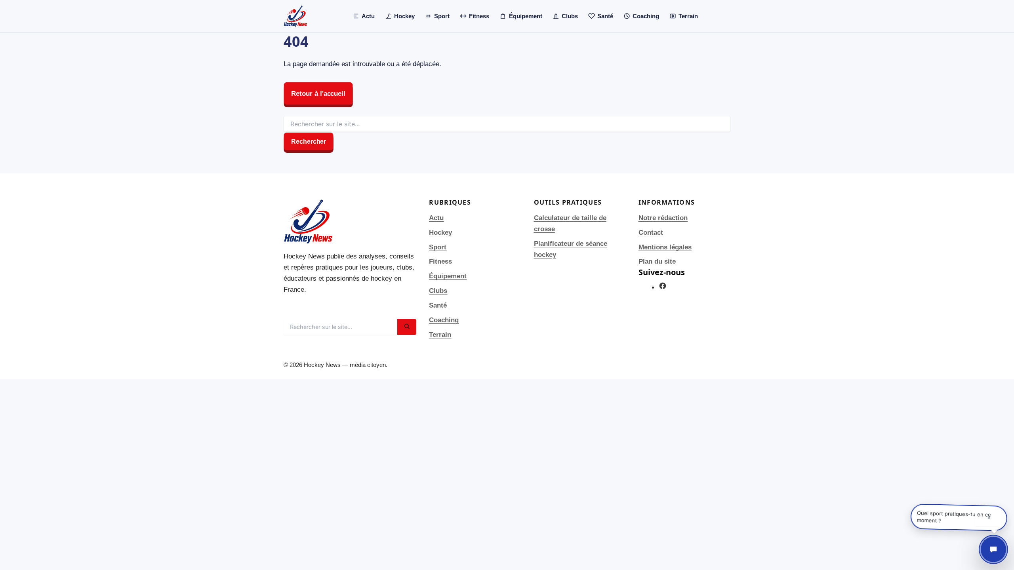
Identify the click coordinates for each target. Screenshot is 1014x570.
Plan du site (657, 261)
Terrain (440, 334)
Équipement (448, 276)
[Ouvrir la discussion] (993, 549)
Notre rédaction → (312, 307)
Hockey (440, 232)
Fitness (440, 261)
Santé (438, 305)
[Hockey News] (295, 16)
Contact (651, 232)
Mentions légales (665, 247)
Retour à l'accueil (318, 94)
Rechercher (308, 142)
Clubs (438, 290)
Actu (436, 218)
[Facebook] (663, 287)
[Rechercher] (406, 327)
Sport (437, 247)
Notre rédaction (663, 218)
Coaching (444, 320)
